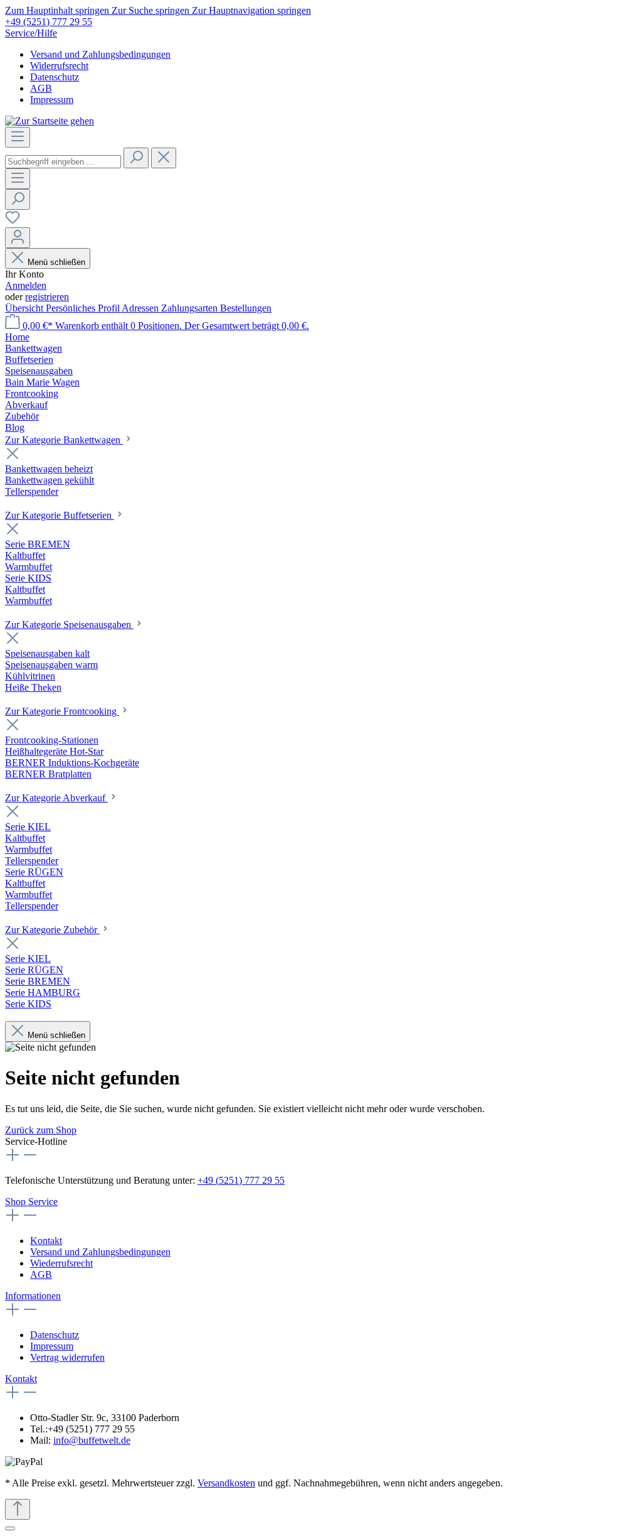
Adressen (141, 308)
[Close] (10, 1528)
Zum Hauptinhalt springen (58, 10)
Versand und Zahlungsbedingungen (100, 54)
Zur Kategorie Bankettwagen (64, 440)
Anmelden (25, 285)
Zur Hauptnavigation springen (251, 10)
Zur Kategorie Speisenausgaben (69, 624)
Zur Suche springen (152, 10)
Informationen (33, 1295)
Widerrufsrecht (59, 65)
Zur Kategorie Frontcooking (62, 711)
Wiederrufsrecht (61, 1263)
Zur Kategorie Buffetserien (59, 515)
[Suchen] (136, 158)
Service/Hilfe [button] (31, 33)
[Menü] (17, 137)
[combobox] (63, 161)
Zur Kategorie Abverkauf (56, 797)
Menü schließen (56, 262)
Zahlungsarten (190, 308)
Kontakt (46, 1240)
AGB (41, 88)
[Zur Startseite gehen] (49, 121)
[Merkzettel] (12, 221)
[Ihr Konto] (17, 237)
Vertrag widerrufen (67, 1357)
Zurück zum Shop (40, 1130)
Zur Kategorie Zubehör (52, 929)
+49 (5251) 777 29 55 (48, 21)
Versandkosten (226, 1483)
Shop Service (31, 1201)
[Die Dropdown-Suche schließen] (163, 158)
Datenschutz (54, 77)
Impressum (51, 99)
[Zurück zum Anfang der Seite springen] (17, 1509)
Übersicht (25, 308)
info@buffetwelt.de (91, 1440)
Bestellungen (245, 308)
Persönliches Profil (84, 308)
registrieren (47, 296)
